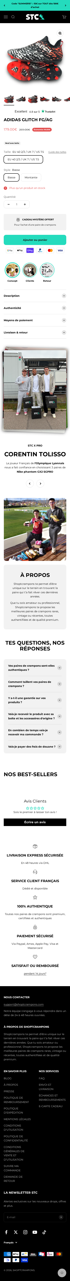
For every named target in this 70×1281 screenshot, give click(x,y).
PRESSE (9, 1091)
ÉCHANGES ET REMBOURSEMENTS (52, 1097)
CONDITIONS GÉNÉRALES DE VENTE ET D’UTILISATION (14, 1153)
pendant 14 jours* (35, 973)
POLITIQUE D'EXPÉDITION (13, 1110)
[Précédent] (4, 5)
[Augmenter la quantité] (24, 204)
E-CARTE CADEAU (51, 1106)
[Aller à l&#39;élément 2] (21, 99)
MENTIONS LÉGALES (17, 1119)
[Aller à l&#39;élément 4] (45, 99)
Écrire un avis (35, 822)
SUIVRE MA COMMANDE (12, 1168)
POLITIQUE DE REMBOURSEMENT (16, 1100)
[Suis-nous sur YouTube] (34, 1232)
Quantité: (10, 197)
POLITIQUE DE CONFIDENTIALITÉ (16, 1138)
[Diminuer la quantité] (8, 204)
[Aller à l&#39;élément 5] (57, 99)
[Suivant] (65, 5)
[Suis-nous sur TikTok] (44, 1232)
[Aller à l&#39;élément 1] (9, 99)
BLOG (8, 1078)
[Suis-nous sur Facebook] (6, 1232)
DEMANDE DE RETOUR (13, 1179)
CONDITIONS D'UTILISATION (13, 1127)
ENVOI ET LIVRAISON (46, 1087)
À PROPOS (11, 1084)
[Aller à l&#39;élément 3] (33, 99)
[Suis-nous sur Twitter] (15, 1232)
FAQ (42, 1078)
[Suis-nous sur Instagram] (25, 1232)
